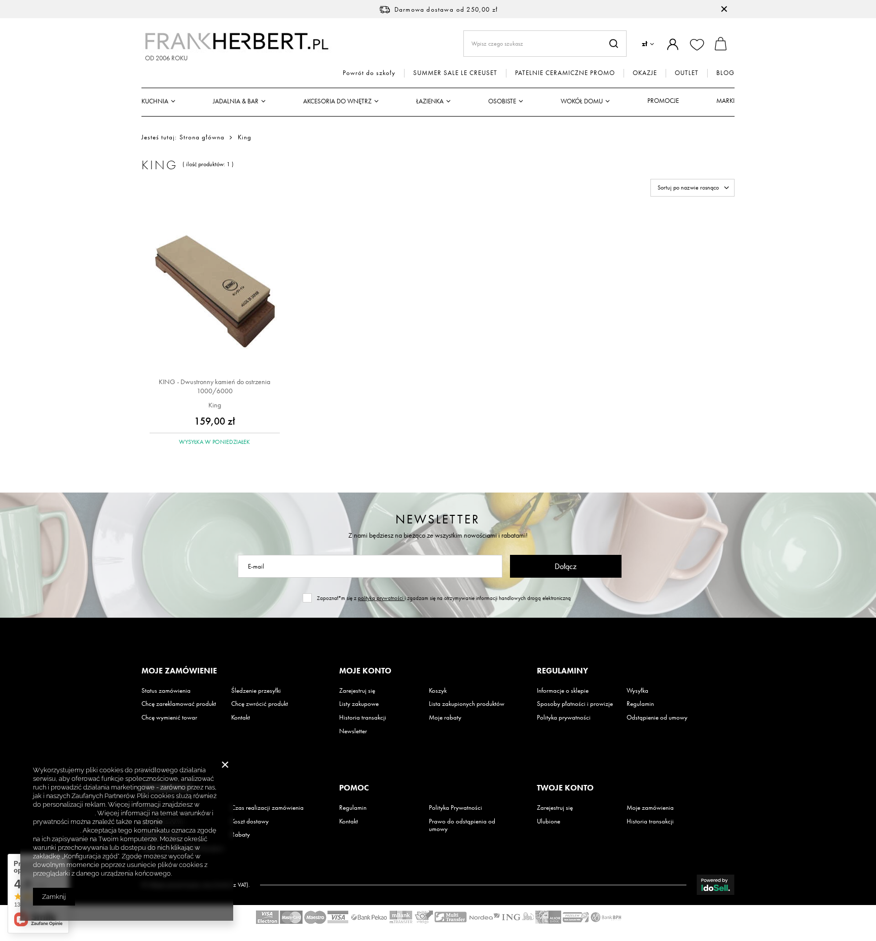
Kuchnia (154, 101)
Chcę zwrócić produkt (259, 704)
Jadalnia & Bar (236, 101)
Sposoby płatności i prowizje (575, 704)
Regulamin (640, 704)
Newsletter (437, 519)
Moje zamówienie (179, 671)
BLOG (725, 73)
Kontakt (240, 717)
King (214, 404)
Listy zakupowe (359, 704)
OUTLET (687, 73)
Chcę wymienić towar (169, 717)
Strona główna (202, 137)
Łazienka (430, 101)
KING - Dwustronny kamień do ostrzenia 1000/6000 (214, 386)
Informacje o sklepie (563, 691)
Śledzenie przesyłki (256, 691)
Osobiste (502, 101)
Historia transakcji (362, 717)
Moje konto (365, 671)
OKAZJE (645, 73)
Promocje (663, 100)
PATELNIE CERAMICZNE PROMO (565, 73)
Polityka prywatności (564, 717)
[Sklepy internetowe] (716, 885)
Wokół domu (582, 101)
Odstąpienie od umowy (657, 717)
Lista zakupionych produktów (466, 704)
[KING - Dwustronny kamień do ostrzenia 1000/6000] (214, 292)
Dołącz (565, 566)
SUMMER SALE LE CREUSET (455, 73)
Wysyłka (637, 691)
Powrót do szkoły (369, 73)
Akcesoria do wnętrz (337, 101)
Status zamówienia (166, 691)
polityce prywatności (64, 813)
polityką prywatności (381, 597)
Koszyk (438, 691)
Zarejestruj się (357, 691)
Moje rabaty (445, 717)
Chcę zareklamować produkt (178, 704)
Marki (725, 100)
